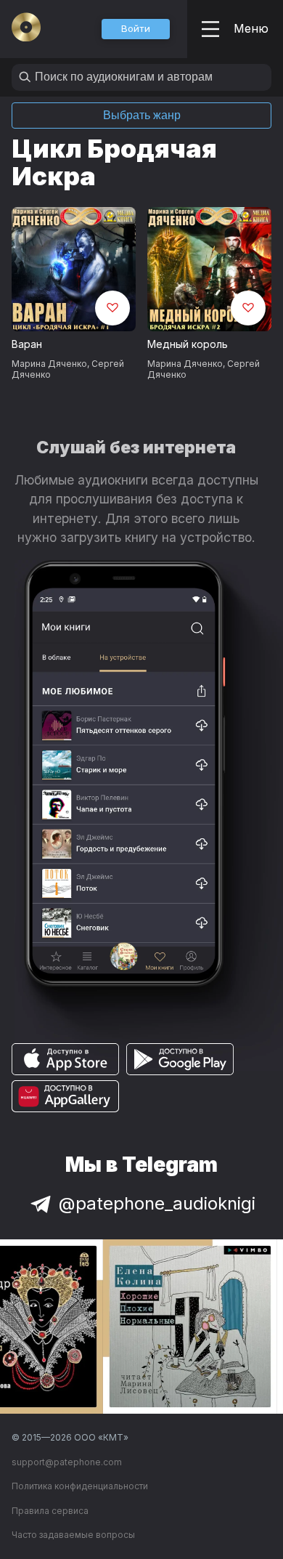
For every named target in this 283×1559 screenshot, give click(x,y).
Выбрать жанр (142, 115)
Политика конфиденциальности (80, 1486)
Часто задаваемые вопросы (73, 1534)
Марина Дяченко (49, 363)
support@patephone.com (67, 1462)
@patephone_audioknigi (157, 1203)
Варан (27, 344)
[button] (136, 29)
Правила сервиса (50, 1510)
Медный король (187, 344)
